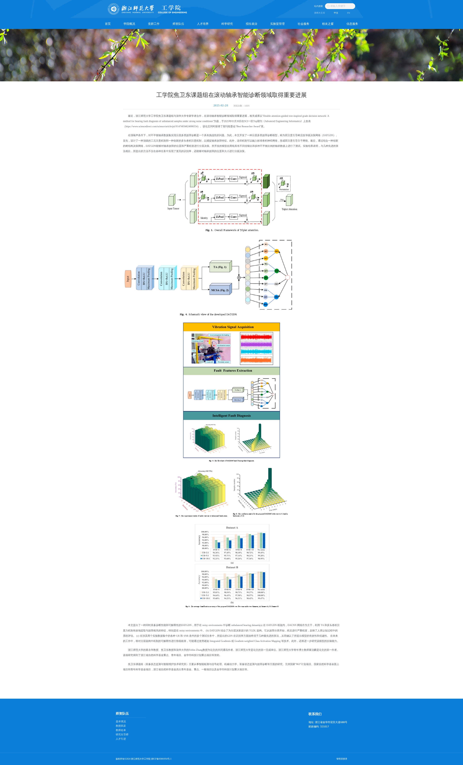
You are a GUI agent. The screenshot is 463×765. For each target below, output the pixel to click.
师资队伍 (178, 23)
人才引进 (121, 739)
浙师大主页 (319, 12)
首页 (108, 23)
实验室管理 (277, 23)
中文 (336, 12)
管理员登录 (341, 759)
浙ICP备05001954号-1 (161, 759)
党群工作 (154, 23)
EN (348, 12)
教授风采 (121, 726)
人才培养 (203, 23)
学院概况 (129, 23)
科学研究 (227, 23)
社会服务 (303, 23)
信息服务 (352, 23)
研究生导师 (122, 734)
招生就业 (251, 23)
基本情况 (121, 721)
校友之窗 (328, 23)
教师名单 (121, 730)
